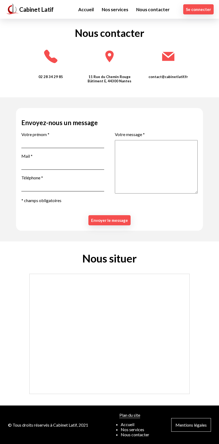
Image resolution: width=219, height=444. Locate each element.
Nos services (115, 9)
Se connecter (198, 9)
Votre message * (130, 134)
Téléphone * (32, 177)
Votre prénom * (35, 134)
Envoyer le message (109, 220)
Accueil (86, 9)
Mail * (27, 156)
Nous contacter (153, 9)
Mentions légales (191, 424)
